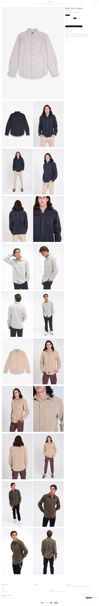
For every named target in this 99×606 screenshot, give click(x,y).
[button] (3, 2)
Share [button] (67, 40)
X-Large (79, 18)
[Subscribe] (15, 598)
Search (3, 586)
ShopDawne (48, 604)
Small (75, 18)
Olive (72, 15)
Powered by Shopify (52, 604)
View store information (69, 31)
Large (67, 18)
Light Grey (67, 15)
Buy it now (73, 26)
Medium (71, 18)
